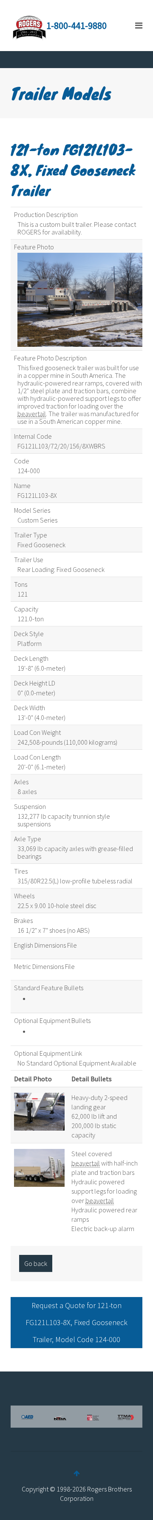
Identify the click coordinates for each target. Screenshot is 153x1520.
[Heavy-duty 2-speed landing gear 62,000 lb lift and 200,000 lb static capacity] (39, 1110)
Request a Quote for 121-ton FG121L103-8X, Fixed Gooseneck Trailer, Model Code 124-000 (77, 1322)
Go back (35, 1263)
